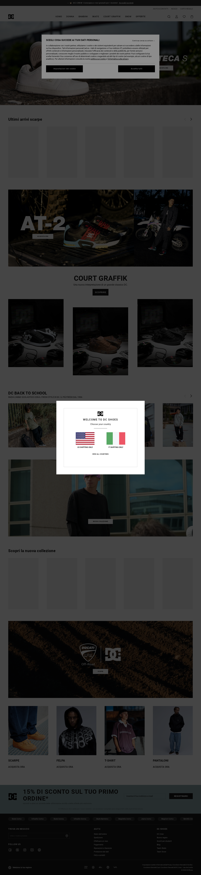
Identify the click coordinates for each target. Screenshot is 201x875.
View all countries (100, 454)
